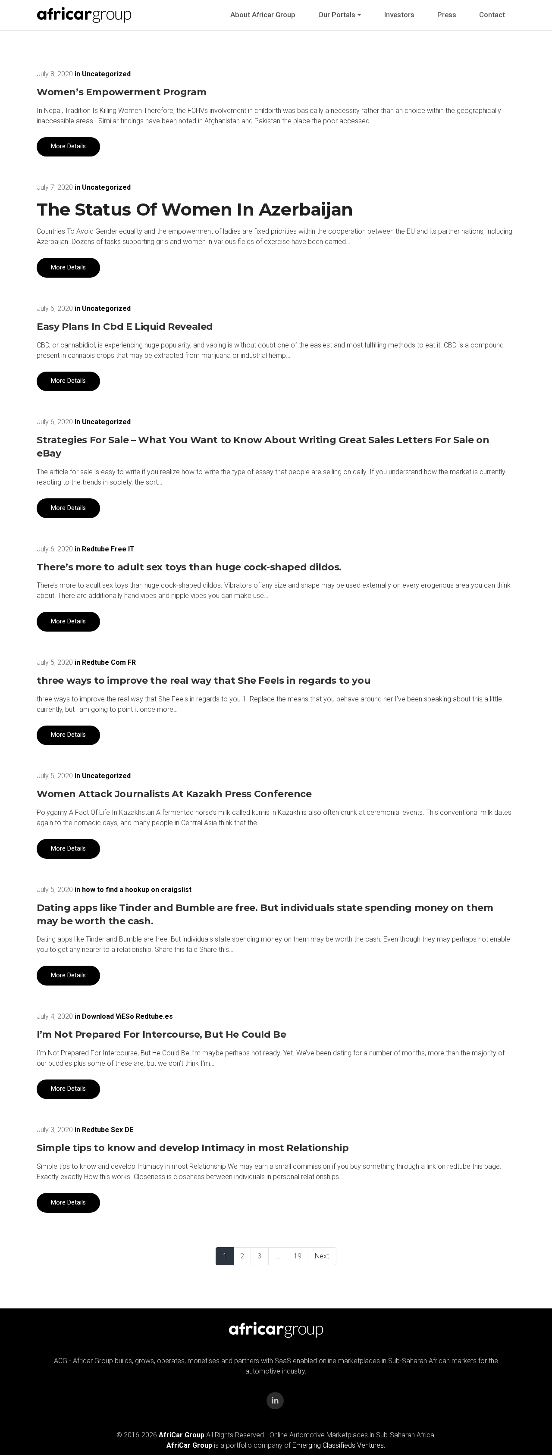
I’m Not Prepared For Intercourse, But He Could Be (161, 1034)
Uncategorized (106, 74)
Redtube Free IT (108, 549)
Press (446, 14)
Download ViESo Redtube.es (127, 1016)
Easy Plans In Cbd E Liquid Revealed (125, 326)
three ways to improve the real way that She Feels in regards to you (203, 680)
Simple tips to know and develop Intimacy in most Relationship (193, 1148)
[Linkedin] (275, 1400)
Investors (399, 14)
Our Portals (336, 14)
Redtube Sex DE (107, 1130)
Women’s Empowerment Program (121, 92)
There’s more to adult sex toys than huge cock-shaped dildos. (189, 567)
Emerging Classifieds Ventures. (339, 1445)
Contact (492, 14)
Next (322, 1256)
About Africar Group (262, 14)
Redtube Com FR (109, 662)
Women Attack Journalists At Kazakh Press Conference (174, 794)
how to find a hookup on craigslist (136, 890)
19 (297, 1256)
